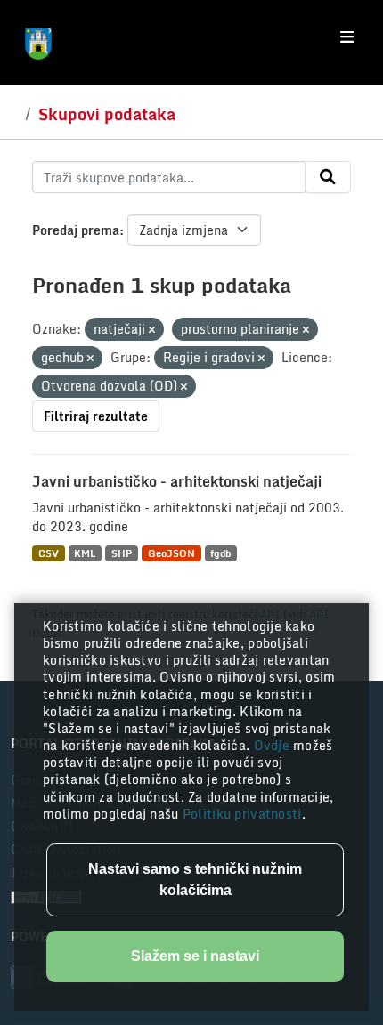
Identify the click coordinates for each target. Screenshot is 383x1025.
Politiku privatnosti (242, 813)
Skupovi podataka (106, 113)
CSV (48, 553)
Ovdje (274, 745)
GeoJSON (171, 553)
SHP (121, 553)
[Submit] (328, 177)
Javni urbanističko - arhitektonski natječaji (177, 481)
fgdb (220, 553)
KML (84, 553)
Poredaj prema (75, 230)
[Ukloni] (152, 330)
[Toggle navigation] (347, 37)
